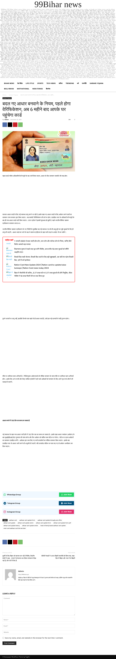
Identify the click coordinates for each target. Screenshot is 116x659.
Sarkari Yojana (96, 83)
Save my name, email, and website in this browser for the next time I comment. (34, 638)
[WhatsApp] (20, 124)
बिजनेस (48, 89)
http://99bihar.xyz (23, 574)
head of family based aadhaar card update (53, 525)
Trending (70, 83)
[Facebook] (4, 124)
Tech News (51, 83)
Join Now (67, 494)
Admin (7, 119)
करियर (61, 83)
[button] (111, 83)
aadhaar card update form (27, 520)
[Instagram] (24, 582)
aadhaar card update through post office (50, 520)
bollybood (9, 89)
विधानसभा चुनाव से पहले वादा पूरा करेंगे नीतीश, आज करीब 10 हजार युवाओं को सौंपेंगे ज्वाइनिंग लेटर (41, 250)
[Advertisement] (38, 196)
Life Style (30, 83)
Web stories (37, 89)
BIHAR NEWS (9, 83)
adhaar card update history (12, 525)
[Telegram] (32, 582)
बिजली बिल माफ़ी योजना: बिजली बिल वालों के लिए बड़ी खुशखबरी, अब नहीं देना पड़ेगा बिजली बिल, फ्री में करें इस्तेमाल (43, 258)
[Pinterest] (15, 124)
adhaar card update (9, 523)
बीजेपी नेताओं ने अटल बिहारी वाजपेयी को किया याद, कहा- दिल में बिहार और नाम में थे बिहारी (58, 557)
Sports (40, 83)
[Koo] (28, 582)
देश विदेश (20, 83)
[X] (10, 124)
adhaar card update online (30, 525)
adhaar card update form (43, 523)
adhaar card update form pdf (62, 523)
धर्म (78, 83)
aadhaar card (13, 520)
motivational (23, 89)
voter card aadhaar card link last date (15, 528)
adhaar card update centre (25, 523)
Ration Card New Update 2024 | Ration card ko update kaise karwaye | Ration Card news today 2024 (40, 266)
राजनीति (84, 83)
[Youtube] (44, 582)
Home (4, 95)
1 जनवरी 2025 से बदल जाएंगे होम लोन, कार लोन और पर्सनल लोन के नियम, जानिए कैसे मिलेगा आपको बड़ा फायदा (42, 242)
